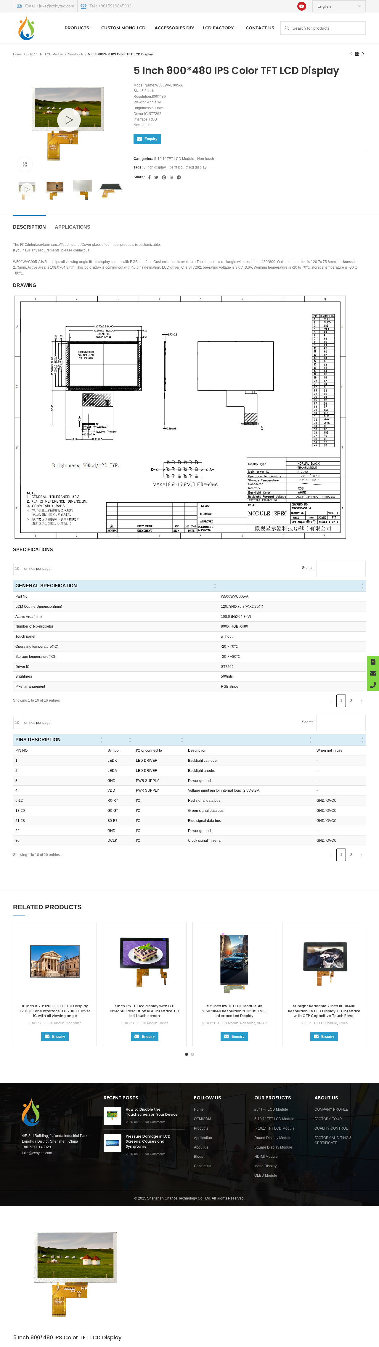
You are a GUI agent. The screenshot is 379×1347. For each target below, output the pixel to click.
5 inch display (155, 167)
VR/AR (262, 1023)
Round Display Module (272, 1138)
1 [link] (341, 701)
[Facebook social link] (149, 177)
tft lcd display (196, 167)
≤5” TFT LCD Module (271, 1109)
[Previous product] (351, 54)
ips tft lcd (176, 167)
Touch (163, 1023)
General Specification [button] (46, 585)
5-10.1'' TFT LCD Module (45, 54)
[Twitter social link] (156, 177)
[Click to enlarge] (24, 164)
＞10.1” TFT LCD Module (274, 1128)
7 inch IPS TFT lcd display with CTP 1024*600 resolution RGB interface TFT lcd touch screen (145, 1011)
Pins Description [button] (38, 739)
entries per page (37, 569)
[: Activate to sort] (292, 586)
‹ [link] (331, 701)
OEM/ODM (202, 1119)
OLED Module (265, 1175)
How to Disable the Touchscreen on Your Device (152, 1112)
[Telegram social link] (179, 177)
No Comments (155, 1122)
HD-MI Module (266, 1156)
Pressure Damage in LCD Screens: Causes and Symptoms (148, 1141)
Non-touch (76, 54)
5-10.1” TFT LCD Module (274, 1119)
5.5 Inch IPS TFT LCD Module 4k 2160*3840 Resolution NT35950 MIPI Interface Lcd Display (234, 1011)
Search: (308, 568)
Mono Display (265, 1166)
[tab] (29, 224)
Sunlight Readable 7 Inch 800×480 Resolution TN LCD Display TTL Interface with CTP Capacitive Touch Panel (324, 1011)
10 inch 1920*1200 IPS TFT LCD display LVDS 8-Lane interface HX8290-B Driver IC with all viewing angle (55, 1011)
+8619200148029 (36, 1147)
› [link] (361, 701)
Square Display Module (273, 1147)
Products (201, 1128)
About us (201, 1147)
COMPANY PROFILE (331, 1109)
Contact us (202, 1166)
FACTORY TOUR (328, 1119)
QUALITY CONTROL (331, 1128)
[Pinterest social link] (164, 177)
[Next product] (363, 54)
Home (18, 54)
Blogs (198, 1156)
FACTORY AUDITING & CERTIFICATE (333, 1140)
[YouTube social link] (301, 6)
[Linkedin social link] (171, 177)
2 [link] (351, 701)
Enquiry (151, 139)
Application (203, 1138)
